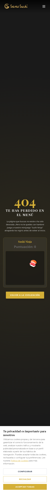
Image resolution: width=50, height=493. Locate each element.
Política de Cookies (19, 461)
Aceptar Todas (24, 487)
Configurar (25, 471)
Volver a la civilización (25, 295)
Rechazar (25, 479)
